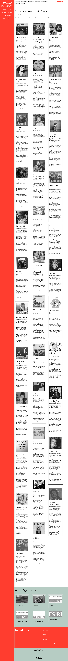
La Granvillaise (38, 218)
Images (23, 3)
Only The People (54, 401)
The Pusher (36, 37)
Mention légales (41, 654)
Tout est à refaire (21, 317)
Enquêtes (4, 12)
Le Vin (35, 129)
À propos (4, 15)
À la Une (4, 9)
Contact (9, 15)
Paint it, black (53, 229)
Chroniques (5, 11)
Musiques (17, 83)
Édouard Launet (19, 39)
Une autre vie (53, 451)
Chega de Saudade (22, 406)
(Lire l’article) (58, 431)
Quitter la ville (20, 226)
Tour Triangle (20, 605)
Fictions (10, 12)
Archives (18, 1)
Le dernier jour (37, 265)
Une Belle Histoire (55, 79)
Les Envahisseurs (38, 394)
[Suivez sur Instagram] (62, 1)
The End (19, 271)
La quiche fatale (53, 619)
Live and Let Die (21, 507)
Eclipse (51, 605)
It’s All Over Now (21, 37)
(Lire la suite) (38, 201)
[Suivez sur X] (60, 1)
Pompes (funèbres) (38, 621)
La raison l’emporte (21, 621)
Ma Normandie (38, 74)
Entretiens (44, 1)
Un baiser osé (37, 491)
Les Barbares (53, 273)
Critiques (9, 9)
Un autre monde (38, 442)
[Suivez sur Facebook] (58, 1)
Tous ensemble (54, 310)
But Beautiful (37, 358)
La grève (35, 174)
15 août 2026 (36, 605)
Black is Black (53, 37)
